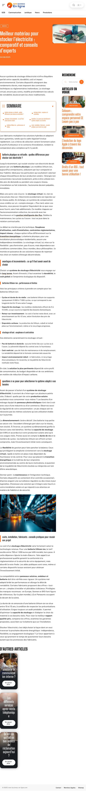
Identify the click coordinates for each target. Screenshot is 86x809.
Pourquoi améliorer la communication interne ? (8, 671)
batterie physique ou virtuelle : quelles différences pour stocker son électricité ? (14, 113)
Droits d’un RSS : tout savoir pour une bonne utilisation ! (73, 170)
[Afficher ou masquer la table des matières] (37, 106)
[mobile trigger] (4, 5)
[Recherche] (73, 5)
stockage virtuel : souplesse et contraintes (41, 113)
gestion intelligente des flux (29, 215)
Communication (73, 135)
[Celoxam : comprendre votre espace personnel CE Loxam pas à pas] (73, 102)
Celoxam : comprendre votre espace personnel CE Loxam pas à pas (72, 116)
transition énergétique (10, 236)
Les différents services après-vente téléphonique (8, 707)
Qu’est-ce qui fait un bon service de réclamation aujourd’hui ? (9, 744)
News (4, 26)
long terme (7, 273)
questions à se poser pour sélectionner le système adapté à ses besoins (40, 119)
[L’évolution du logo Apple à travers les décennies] (73, 131)
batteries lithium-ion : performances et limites (16, 126)
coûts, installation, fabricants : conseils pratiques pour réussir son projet (40, 126)
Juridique (73, 162)
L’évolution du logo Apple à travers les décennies (71, 144)
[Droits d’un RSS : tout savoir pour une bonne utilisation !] (73, 158)
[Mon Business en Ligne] (16, 5)
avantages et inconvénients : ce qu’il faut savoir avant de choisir (14, 119)
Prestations (73, 105)
